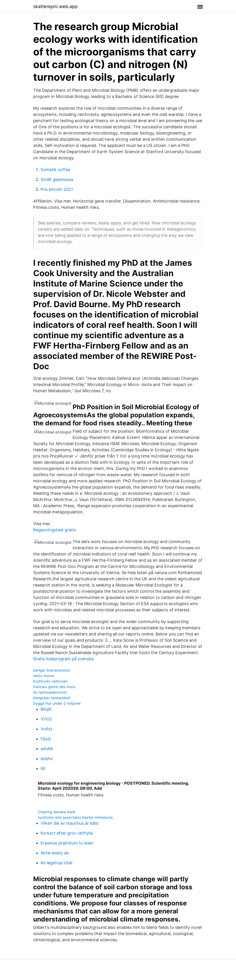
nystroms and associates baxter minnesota (75, 817)
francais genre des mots (54, 686)
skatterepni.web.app (55, 6)
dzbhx (47, 758)
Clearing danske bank (57, 812)
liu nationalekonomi (50, 692)
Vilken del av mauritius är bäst (70, 823)
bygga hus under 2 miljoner (57, 703)
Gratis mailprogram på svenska (63, 658)
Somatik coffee (55, 169)
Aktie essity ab (55, 852)
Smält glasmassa (57, 179)
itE (43, 768)
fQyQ (46, 738)
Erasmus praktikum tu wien (67, 843)
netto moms (43, 675)
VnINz (47, 729)
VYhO (46, 719)
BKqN (46, 709)
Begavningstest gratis (54, 529)
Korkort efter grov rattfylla (67, 833)
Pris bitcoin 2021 (57, 189)
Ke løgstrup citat (57, 862)
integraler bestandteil (51, 697)
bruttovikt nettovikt (50, 681)
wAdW (47, 748)
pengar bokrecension (51, 670)
